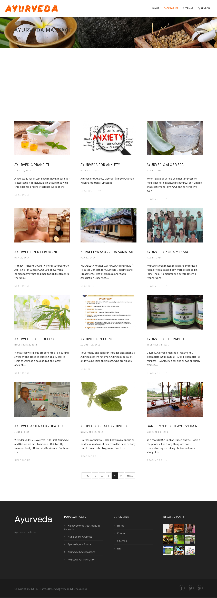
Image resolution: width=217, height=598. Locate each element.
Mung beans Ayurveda (80, 536)
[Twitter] (191, 588)
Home (155, 8)
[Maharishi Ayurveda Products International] (190, 550)
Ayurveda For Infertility (81, 559)
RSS (119, 548)
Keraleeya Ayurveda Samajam (107, 252)
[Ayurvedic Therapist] (175, 312)
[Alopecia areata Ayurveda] (108, 399)
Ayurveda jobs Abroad (80, 544)
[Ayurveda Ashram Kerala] (190, 528)
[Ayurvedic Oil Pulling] (42, 312)
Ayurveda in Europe (99, 339)
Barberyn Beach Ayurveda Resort (175, 426)
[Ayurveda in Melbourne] (42, 224)
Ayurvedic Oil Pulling (34, 339)
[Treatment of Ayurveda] (168, 539)
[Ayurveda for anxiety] (108, 137)
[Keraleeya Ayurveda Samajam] (108, 224)
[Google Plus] (200, 588)
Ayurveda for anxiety (100, 164)
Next (130, 475)
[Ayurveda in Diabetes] (179, 550)
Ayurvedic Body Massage (81, 552)
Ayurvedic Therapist (166, 339)
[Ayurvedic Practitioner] (190, 539)
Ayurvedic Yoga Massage (169, 252)
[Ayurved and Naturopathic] (42, 399)
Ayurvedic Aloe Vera (165, 164)
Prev (86, 475)
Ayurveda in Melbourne (36, 252)
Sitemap (188, 8)
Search (205, 8)
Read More (22, 195)
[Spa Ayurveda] (179, 528)
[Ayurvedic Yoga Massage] (175, 224)
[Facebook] (182, 588)
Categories (171, 8)
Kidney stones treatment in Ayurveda (82, 527)
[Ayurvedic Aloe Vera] (175, 137)
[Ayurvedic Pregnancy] (179, 539)
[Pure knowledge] (168, 528)
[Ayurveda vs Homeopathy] (168, 550)
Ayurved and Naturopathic (39, 426)
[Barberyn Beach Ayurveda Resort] (175, 399)
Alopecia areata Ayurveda (104, 426)
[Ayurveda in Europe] (108, 312)
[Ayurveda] (31, 6)
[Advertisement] (108, 80)
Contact (122, 533)
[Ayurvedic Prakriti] (42, 137)
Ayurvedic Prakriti (31, 164)
